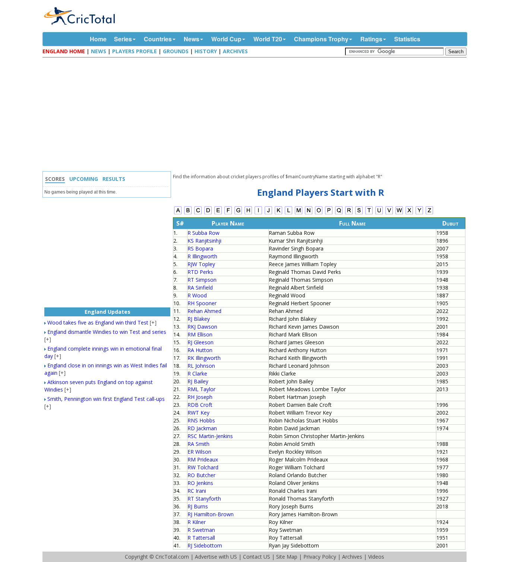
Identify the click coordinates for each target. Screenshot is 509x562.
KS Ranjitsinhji (204, 240)
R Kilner (196, 522)
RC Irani (196, 490)
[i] (258, 213)
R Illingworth (202, 256)
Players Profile (134, 51)
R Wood (197, 295)
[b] (188, 213)
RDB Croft (199, 404)
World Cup (226, 39)
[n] (309, 213)
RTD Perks (200, 271)
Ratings (371, 39)
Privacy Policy (319, 556)
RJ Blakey (198, 318)
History (206, 51)
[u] (379, 213)
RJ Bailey (197, 381)
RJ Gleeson (200, 342)
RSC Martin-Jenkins (210, 436)
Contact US (256, 556)
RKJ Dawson (202, 326)
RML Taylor (201, 389)
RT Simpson (201, 279)
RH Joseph (199, 396)
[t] (369, 213)
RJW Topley (201, 264)
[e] (218, 213)
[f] (228, 213)
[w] (399, 213)
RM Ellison (199, 334)
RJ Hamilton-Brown (210, 514)
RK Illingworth (204, 357)
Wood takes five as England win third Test (97, 322)
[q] (339, 213)
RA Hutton (199, 350)
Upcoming (83, 178)
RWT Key (198, 412)
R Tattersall (201, 537)
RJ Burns (197, 506)
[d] (208, 213)
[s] (359, 213)
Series (123, 39)
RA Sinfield (200, 287)
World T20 (267, 39)
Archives (235, 51)
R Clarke (197, 373)
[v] (389, 213)
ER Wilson (199, 451)
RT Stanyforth (204, 498)
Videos (376, 556)
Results (113, 178)
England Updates (107, 311)
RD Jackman (202, 428)
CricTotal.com (172, 556)
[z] (429, 213)
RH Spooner (201, 303)
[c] (198, 213)
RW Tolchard (202, 467)
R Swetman (201, 529)
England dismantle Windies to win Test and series (106, 331)
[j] (268, 213)
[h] (248, 213)
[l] (289, 213)
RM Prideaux (202, 459)
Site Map (286, 556)
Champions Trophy (321, 39)
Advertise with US (216, 556)
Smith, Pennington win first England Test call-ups (106, 398)
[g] (238, 213)
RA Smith (198, 443)
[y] (419, 213)
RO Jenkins (200, 482)
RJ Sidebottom (204, 545)
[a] (178, 213)
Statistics (407, 39)
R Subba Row (203, 232)
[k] (279, 213)
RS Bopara (200, 248)
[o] (319, 213)
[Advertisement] (256, 115)
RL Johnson (201, 365)
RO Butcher (201, 475)
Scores (55, 178)
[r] (349, 213)
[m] (299, 213)
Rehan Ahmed (204, 310)
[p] (329, 213)
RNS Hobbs (201, 420)
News (191, 39)
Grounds (176, 51)
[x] (409, 213)
